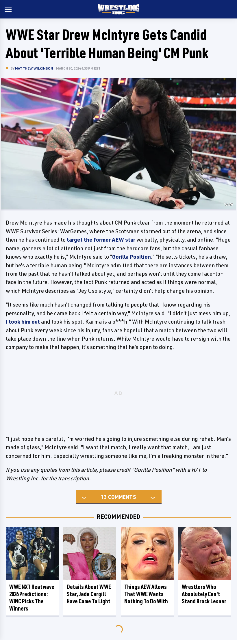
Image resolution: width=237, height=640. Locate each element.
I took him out (23, 321)
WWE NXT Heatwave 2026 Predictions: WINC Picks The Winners (31, 597)
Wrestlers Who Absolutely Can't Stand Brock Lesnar (204, 594)
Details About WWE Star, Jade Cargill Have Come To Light (89, 594)
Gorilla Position (131, 256)
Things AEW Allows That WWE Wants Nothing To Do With (146, 594)
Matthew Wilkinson (34, 68)
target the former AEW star (101, 239)
